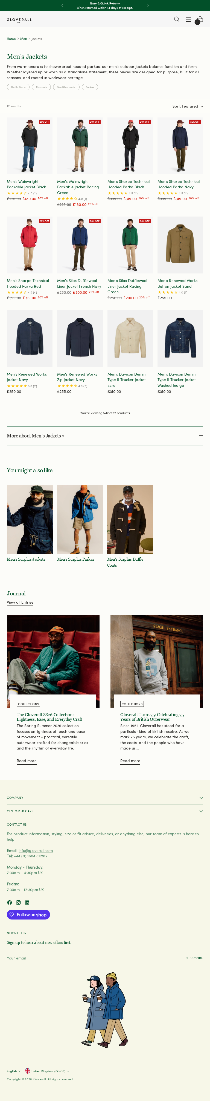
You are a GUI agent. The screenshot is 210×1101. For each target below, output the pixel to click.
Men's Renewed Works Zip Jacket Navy (77, 376)
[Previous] (62, 5)
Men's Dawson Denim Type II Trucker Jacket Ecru (126, 379)
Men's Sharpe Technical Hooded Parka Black (128, 184)
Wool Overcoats (66, 86)
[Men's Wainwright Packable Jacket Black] (29, 145)
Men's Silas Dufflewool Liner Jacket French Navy (79, 283)
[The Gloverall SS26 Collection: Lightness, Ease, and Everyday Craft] (53, 661)
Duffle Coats (18, 86)
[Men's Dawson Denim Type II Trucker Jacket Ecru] (130, 338)
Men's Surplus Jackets (26, 559)
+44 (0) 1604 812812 (30, 855)
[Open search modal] (176, 19)
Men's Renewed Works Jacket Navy (27, 376)
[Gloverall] (19, 20)
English (12, 1071)
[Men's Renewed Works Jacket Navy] (29, 338)
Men (23, 38)
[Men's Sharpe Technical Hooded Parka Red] (29, 245)
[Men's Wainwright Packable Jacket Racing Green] (80, 145)
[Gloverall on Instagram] (19, 903)
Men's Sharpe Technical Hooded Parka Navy (179, 184)
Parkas (90, 86)
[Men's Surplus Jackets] (29, 519)
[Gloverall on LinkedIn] (27, 903)
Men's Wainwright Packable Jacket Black (26, 184)
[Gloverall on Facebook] (10, 903)
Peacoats (41, 86)
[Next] (148, 5)
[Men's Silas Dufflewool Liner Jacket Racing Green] (130, 245)
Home (11, 38)
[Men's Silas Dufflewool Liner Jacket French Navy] (80, 245)
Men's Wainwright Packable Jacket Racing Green (78, 187)
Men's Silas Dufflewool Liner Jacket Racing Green (127, 286)
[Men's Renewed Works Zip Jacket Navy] (80, 338)
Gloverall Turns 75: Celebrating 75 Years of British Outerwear (151, 717)
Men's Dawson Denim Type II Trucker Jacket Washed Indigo (177, 379)
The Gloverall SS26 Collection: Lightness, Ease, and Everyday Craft (49, 717)
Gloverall (39, 1079)
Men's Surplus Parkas (75, 559)
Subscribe (194, 958)
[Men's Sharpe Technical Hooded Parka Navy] (180, 145)
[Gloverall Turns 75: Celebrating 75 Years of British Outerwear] (156, 661)
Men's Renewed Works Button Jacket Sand (177, 283)
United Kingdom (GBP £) (48, 1071)
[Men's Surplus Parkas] (80, 519)
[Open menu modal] (188, 19)
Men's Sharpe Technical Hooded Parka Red (28, 283)
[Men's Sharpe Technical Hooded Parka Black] (130, 145)
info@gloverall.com (36, 850)
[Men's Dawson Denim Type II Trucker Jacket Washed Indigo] (180, 338)
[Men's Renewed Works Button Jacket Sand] (180, 245)
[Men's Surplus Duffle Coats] (130, 519)
